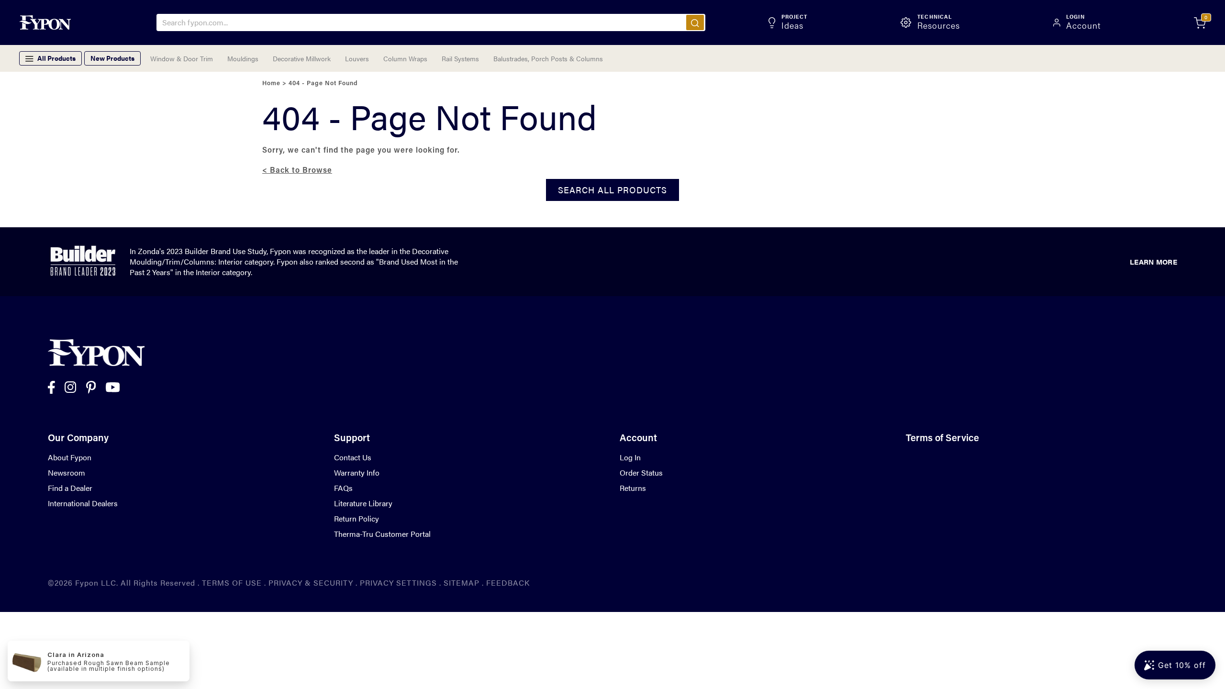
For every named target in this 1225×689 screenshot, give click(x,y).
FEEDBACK (508, 582)
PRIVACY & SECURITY (310, 582)
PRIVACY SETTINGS (398, 582)
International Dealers (83, 503)
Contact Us (352, 457)
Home (271, 83)
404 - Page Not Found (323, 83)
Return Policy (356, 518)
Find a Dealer (70, 487)
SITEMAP (461, 582)
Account (638, 439)
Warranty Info (356, 472)
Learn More (1153, 261)
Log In (630, 457)
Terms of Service (942, 439)
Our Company (78, 439)
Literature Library (363, 503)
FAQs (343, 487)
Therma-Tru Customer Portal (382, 533)
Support (352, 439)
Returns (633, 487)
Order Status (641, 472)
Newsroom (66, 472)
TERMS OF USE (232, 582)
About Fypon (69, 457)
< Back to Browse (297, 171)
